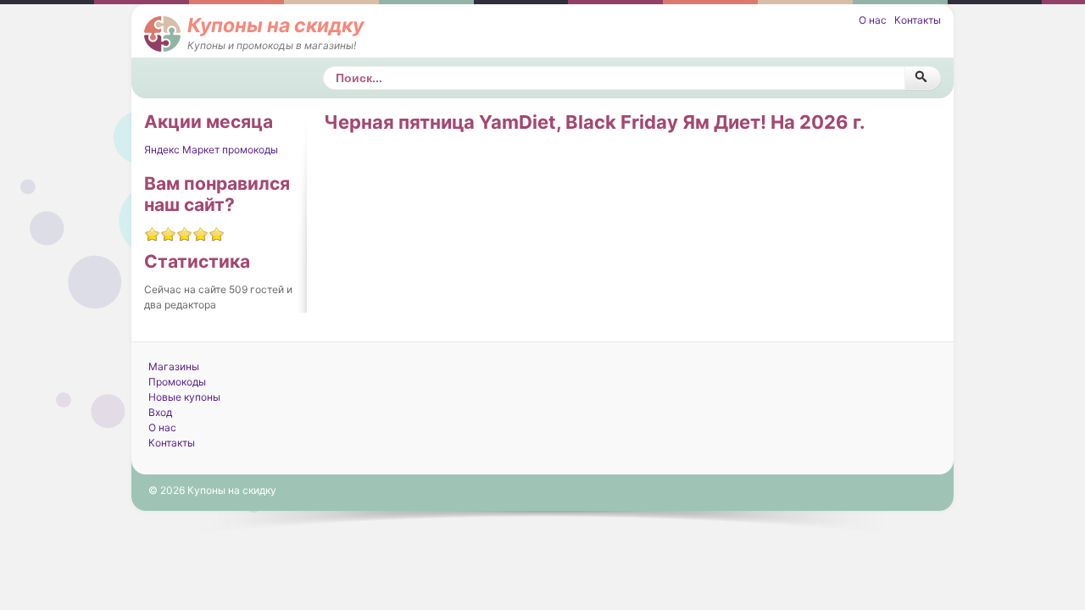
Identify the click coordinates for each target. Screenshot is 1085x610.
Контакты (917, 20)
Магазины (173, 366)
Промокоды (177, 381)
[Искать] (922, 78)
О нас (873, 20)
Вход (160, 412)
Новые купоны (184, 397)
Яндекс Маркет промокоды (211, 149)
